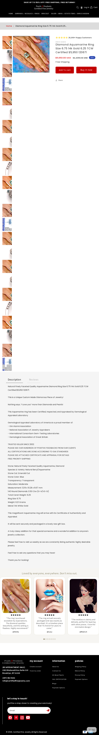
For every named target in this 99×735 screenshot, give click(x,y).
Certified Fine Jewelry (22, 732)
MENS (60, 14)
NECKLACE (29, 14)
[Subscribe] (48, 710)
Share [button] (60, 80)
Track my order (35, 671)
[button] (78, 7)
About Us (55, 667)
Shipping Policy (80, 667)
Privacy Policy (80, 675)
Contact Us (56, 671)
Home (9, 26)
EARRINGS (19, 14)
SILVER (53, 14)
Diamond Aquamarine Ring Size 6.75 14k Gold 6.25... (41, 26)
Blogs (54, 683)
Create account (35, 667)
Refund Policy (80, 671)
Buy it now (86, 69)
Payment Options (58, 688)
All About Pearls (58, 675)
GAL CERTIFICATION (59, 679)
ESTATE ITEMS (69, 14)
